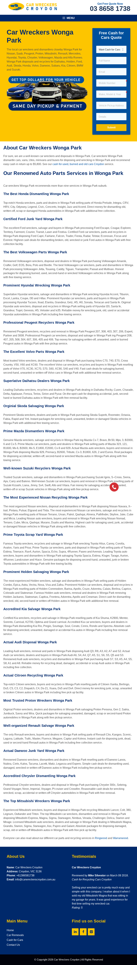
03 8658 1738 (110, 8)
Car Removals (15, 935)
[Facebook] (83, 931)
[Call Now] (114, 486)
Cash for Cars (15, 940)
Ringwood (101, 838)
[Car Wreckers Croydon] (33, 6)
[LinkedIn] (75, 931)
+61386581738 (25, 875)
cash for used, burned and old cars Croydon (78, 164)
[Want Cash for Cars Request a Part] (111, 49)
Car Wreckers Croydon (66, 959)
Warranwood (120, 838)
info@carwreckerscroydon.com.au (35, 879)
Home (10, 930)
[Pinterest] (91, 931)
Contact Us (13, 944)
